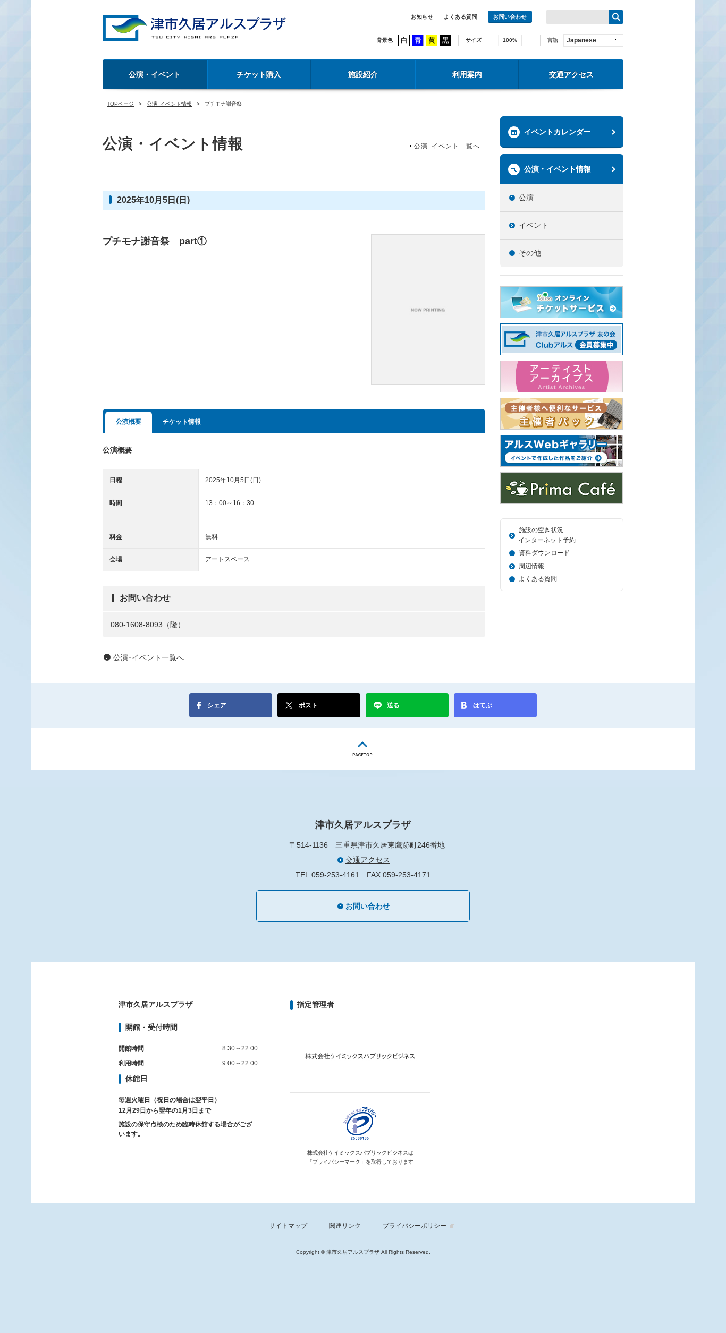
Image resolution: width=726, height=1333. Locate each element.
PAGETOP (363, 749)
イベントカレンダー (557, 131)
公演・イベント (155, 74)
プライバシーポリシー (414, 1225)
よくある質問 (460, 17)
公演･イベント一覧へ (447, 146)
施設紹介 (363, 74)
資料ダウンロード (544, 553)
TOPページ (120, 104)
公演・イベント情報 (557, 169)
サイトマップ (288, 1225)
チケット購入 (259, 74)
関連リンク (345, 1225)
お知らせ (422, 17)
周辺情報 (531, 566)
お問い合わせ (510, 17)
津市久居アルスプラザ (194, 28)
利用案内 (467, 74)
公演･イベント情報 (169, 104)
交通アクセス (571, 74)
